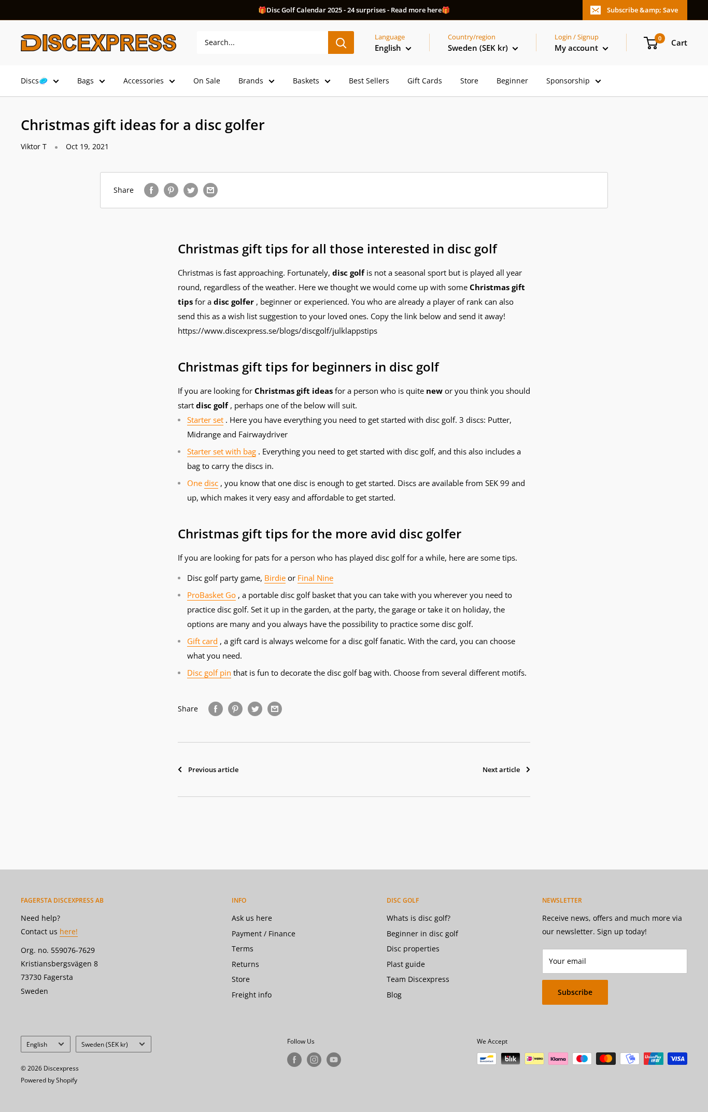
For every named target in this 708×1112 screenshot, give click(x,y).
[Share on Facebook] (151, 190)
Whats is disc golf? (418, 918)
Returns (245, 964)
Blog (394, 995)
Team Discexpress (418, 979)
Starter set (205, 420)
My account (577, 47)
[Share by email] (210, 190)
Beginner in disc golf (422, 933)
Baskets (306, 80)
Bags (85, 80)
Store (469, 80)
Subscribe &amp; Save (642, 10)
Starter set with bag (221, 451)
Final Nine (315, 578)
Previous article (213, 769)
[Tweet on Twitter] (190, 190)
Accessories (143, 80)
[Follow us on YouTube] (334, 1059)
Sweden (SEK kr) (104, 1044)
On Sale (206, 80)
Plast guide (406, 964)
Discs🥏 (34, 80)
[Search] (341, 42)
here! (69, 931)
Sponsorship (568, 80)
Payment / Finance (263, 933)
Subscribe (575, 992)
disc (211, 483)
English (36, 1044)
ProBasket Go (211, 595)
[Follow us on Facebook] (294, 1059)
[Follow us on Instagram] (314, 1059)
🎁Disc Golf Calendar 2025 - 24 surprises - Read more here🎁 (354, 10)
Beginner (512, 80)
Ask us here (252, 918)
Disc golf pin (209, 672)
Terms (242, 948)
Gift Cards (424, 80)
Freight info (252, 995)
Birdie (275, 578)
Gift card (202, 641)
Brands (250, 80)
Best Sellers (369, 80)
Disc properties (413, 948)
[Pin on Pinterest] (171, 190)
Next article (501, 769)
